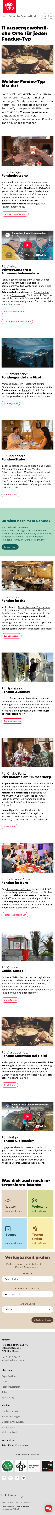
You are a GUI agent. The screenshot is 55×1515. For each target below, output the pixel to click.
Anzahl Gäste (27, 1303)
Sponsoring (8, 1397)
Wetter (10, 1206)
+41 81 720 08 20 (11, 1357)
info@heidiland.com (13, 1360)
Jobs (4, 1392)
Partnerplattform (11, 1386)
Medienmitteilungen (13, 1421)
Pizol (25, 390)
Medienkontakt (10, 1411)
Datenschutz (12, 1502)
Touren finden (37, 1236)
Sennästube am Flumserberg (34, 607)
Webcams (39, 1206)
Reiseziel (27, 1273)
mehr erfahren (12, 1211)
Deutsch (12, 1495)
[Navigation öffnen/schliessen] (50, 3)
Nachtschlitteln (11, 816)
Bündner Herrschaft (24, 194)
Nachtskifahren (10, 813)
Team (4, 1381)
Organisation (9, 1376)
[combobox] (12, 1495)
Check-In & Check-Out (27, 1288)
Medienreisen (9, 1427)
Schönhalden (41, 292)
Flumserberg (18, 295)
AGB (3, 1502)
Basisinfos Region (11, 1416)
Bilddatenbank (10, 1432)
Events (10, 1234)
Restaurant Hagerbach (18, 889)
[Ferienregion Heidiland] (9, 3)
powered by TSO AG (10, 1509)
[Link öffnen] (4, 1478)
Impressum (26, 1502)
